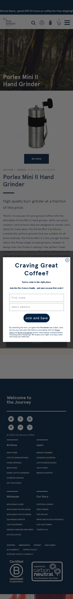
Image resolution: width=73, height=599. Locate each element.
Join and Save (36, 318)
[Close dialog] (67, 260)
